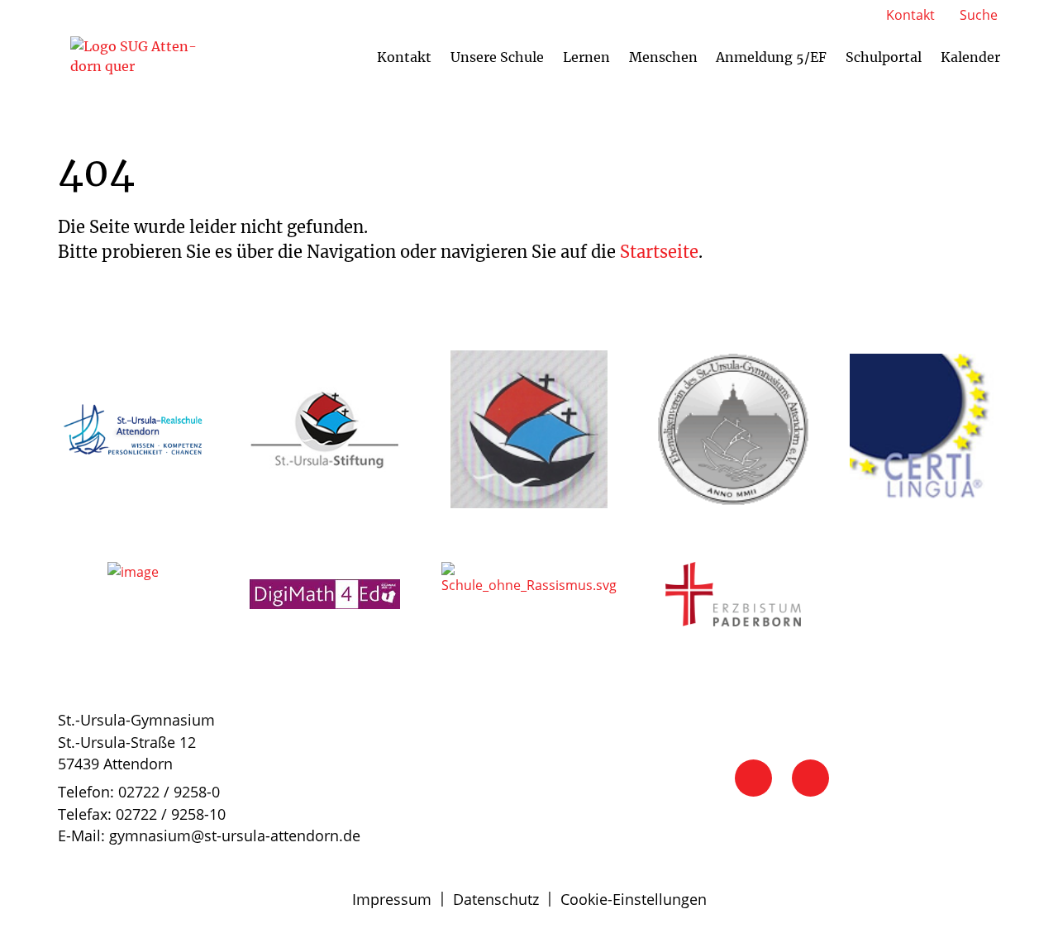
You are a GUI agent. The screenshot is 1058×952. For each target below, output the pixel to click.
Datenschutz (496, 899)
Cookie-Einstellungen (633, 899)
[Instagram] (810, 778)
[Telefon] (753, 778)
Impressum (391, 899)
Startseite (659, 251)
